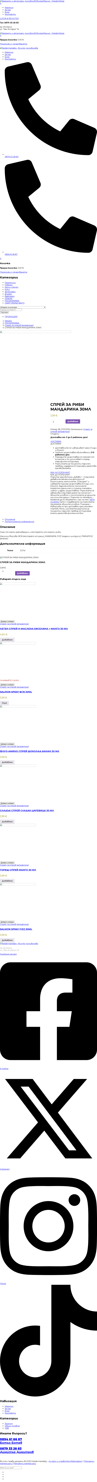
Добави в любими (7, 621)
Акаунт (9, 1424)
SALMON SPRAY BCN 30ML (16, 692)
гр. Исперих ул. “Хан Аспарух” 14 (9, 949)
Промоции (10, 283)
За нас (8, 10)
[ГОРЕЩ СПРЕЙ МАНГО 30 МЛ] (17, 825)
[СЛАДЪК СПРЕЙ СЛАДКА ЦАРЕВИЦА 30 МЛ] (17, 766)
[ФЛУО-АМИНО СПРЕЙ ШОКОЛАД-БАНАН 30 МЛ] (17, 707)
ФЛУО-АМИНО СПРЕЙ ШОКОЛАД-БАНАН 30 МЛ (29, 751)
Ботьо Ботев (11, 1441)
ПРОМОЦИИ (11, 317)
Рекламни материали (24, 1463)
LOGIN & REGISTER (9, 18)
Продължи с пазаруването (13, 44)
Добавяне (72, 421)
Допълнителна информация (19, 521)
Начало (8, 321)
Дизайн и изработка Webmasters (65, 1461)
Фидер (8, 294)
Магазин (9, 7)
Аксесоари (10, 292)
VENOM (8, 298)
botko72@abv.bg (8, 1457)
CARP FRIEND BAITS (14, 303)
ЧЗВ (7, 1428)
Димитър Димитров (17, 1450)
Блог (7, 12)
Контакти (10, 14)
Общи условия (12, 1426)
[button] (0, 35)
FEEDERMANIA (12, 301)
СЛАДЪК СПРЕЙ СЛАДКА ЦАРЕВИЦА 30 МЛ (27, 810)
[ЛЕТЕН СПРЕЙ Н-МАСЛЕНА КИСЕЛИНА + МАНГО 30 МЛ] (17, 584)
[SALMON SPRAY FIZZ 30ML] (17, 885)
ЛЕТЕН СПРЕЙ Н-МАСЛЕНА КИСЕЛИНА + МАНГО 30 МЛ (34, 628)
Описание (10, 519)
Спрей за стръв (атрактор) (19, 325)
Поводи (9, 285)
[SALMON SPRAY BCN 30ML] (17, 644)
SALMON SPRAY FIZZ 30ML (16, 929)
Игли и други (11, 287)
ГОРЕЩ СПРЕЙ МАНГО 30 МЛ (18, 870)
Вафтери (10, 296)
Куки (7, 289)
